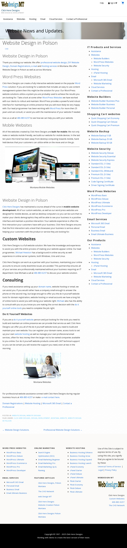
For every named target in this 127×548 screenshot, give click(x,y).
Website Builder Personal (103, 108)
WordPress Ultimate (100, 202)
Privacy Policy (111, 470)
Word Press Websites (52, 97)
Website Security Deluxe (102, 153)
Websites (21, 19)
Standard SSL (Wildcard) (102, 171)
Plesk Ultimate (76, 491)
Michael (60, 301)
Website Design (19, 415)
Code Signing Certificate (102, 181)
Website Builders (101, 58)
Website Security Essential (103, 156)
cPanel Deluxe (76, 474)
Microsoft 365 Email (52, 403)
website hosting (22, 334)
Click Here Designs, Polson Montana (49, 485)
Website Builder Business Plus (105, 101)
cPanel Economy (77, 466)
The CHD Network (46, 491)
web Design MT (45, 496)
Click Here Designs (10, 10)
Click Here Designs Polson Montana (49, 515)
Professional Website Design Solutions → (63, 430)
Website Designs (34, 415)
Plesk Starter (75, 481)
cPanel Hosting (101, 72)
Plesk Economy (76, 484)
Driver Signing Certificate (102, 185)
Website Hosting (32, 403)
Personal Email (98, 227)
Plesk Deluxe (75, 488)
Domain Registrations (20, 66)
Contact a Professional (76, 19)
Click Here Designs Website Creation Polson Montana (48, 505)
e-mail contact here (50, 397)
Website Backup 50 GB (101, 142)
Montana (55, 418)
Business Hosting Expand (81, 459)
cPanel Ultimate (76, 477)
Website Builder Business (103, 104)
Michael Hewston (24, 252)
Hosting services (49, 66)
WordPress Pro (98, 209)
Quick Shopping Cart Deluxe (104, 121)
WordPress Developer (101, 213)
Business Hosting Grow (80, 456)
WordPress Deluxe (99, 199)
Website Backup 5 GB (101, 135)
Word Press (55, 108)
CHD (6, 49)
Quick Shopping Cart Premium (105, 125)
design (34, 418)
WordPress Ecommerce (102, 206)
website (63, 418)
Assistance (8, 19)
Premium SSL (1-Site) (101, 178)
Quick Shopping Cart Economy (105, 118)
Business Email (98, 230)
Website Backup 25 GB (101, 139)
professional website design (54, 62)
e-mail (34, 66)
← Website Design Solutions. (15, 430)
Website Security (101, 65)
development (44, 418)
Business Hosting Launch (80, 463)
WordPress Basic (99, 195)
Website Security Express (102, 160)
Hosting (32, 19)
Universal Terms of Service (109, 466)
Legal (100, 470)
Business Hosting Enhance (81, 452)
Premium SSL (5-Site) (101, 174)
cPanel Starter (76, 470)
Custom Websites (117, 498)
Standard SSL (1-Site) (101, 163)
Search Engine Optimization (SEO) (46, 454)
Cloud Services (55, 19)
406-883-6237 (23, 118)
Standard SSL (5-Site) (101, 167)
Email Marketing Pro (46, 463)
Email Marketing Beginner (49, 459)
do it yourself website (23, 319)
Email (42, 19)
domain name (44, 286)
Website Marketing (102, 83)
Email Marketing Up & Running (47, 468)
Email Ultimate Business (102, 234)
